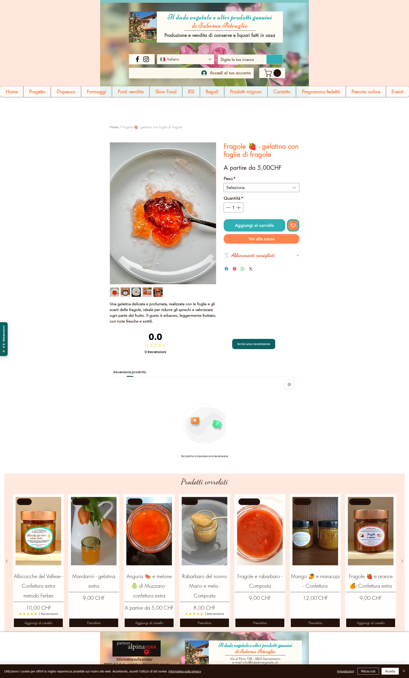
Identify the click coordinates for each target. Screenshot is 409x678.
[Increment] (239, 207)
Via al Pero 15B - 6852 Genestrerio (255, 659)
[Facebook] (137, 59)
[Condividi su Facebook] (226, 268)
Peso (230, 178)
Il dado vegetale (234, 645)
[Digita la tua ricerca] (274, 59)
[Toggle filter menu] (289, 384)
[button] (273, 73)
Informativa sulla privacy (184, 671)
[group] (204, 561)
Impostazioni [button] (345, 671)
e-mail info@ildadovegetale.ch (255, 662)
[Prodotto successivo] (402, 561)
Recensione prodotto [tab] (130, 372)
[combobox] (261, 187)
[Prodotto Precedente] (6, 561)
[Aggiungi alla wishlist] (293, 225)
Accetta (390, 671)
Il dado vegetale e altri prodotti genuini (220, 17)
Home (114, 127)
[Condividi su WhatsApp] (242, 268)
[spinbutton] (233, 207)
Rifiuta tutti (368, 671)
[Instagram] (146, 59)
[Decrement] (228, 207)
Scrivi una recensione (253, 344)
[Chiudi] (403, 671)
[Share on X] (250, 268)
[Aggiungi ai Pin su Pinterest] (234, 268)
